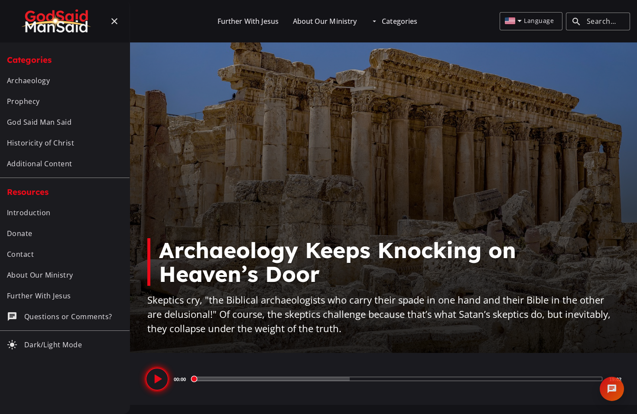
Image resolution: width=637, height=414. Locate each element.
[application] (383, 379)
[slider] (397, 379)
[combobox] (513, 21)
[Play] (157, 379)
